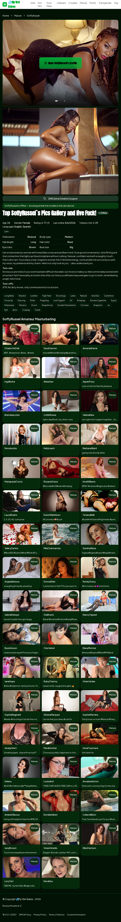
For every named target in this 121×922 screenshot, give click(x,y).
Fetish (93, 2)
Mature (83, 2)
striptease (9, 305)
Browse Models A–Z (12, 906)
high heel (46, 296)
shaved (22, 296)
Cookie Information (76, 915)
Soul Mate (49, 4)
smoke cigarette (98, 300)
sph (6, 310)
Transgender (105, 2)
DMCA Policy (25, 915)
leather (33, 296)
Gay (116, 2)
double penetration (67, 305)
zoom (34, 305)
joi (108, 305)
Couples (73, 2)
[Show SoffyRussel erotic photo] (56, 100)
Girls (33, 2)
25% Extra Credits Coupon (64, 199)
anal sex (95, 296)
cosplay (26, 310)
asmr (15, 310)
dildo (32, 300)
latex (72, 296)
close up (8, 300)
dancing (21, 300)
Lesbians (61, 2)
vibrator (22, 305)
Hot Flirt (40, 4)
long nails (9, 296)
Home (6, 15)
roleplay (81, 300)
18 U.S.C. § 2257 (10, 915)
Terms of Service (56, 915)
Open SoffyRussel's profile (64, 64)
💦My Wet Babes (12, 4)
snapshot (98, 305)
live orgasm (59, 300)
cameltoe (109, 296)
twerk (37, 310)
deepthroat (47, 305)
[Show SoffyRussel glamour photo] (64, 100)
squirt (114, 300)
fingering (44, 300)
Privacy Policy (40, 915)
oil (71, 300)
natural (83, 296)
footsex (85, 305)
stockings (61, 296)
